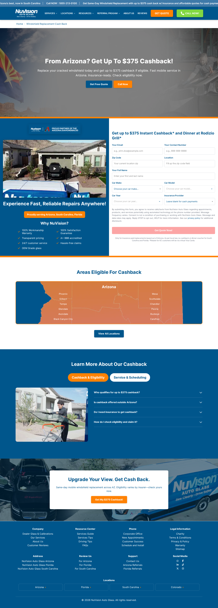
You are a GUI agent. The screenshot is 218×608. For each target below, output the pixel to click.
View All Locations (109, 333)
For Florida (85, 564)
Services (50, 13)
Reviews (142, 13)
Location (168, 157)
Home (19, 23)
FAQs (85, 545)
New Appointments (133, 537)
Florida (85, 587)
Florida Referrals (133, 568)
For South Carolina (85, 568)
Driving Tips (85, 541)
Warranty (180, 545)
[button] (41, 587)
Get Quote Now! (163, 230)
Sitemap (180, 548)
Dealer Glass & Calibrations (38, 533)
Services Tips (85, 537)
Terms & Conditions (180, 537)
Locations (67, 13)
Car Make (116, 183)
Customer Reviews (37, 545)
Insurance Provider (174, 195)
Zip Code (116, 157)
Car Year (116, 195)
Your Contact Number (175, 145)
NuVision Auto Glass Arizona (38, 561)
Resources (85, 13)
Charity (180, 533)
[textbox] (127, 189)
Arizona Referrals (132, 564)
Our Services (38, 537)
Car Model (169, 183)
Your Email (117, 145)
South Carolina (130, 587)
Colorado (176, 587)
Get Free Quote (99, 84)
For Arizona (85, 561)
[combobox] (137, 188)
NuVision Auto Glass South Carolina (38, 568)
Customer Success (132, 541)
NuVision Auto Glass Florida (38, 564)
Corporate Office (132, 533)
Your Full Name (119, 170)
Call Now (123, 84)
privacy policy (194, 218)
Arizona (39, 587)
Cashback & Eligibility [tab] (88, 377)
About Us (129, 13)
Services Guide (85, 533)
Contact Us (132, 561)
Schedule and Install (133, 545)
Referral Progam (107, 13)
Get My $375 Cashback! (109, 499)
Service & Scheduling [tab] (130, 377)
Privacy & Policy (180, 541)
